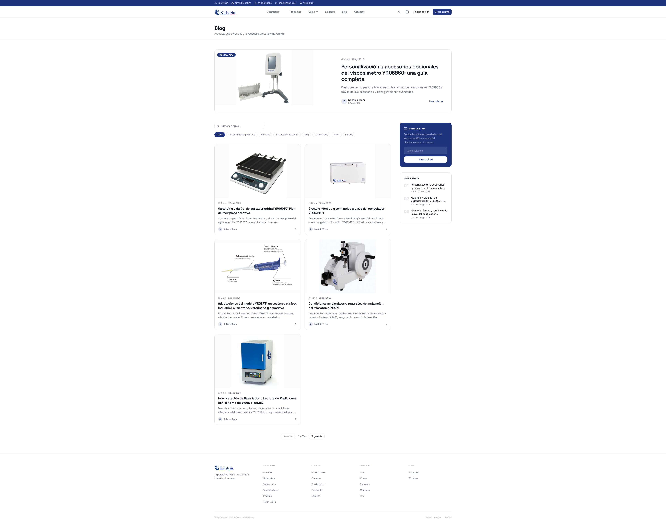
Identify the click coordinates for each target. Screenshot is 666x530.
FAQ (362, 496)
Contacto (359, 11)
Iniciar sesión (421, 11)
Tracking (308, 3)
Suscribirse (426, 159)
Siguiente (316, 436)
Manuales (365, 490)
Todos (220, 134)
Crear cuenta (442, 11)
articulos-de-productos (287, 134)
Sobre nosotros (318, 472)
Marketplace (269, 478)
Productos (295, 11)
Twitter (428, 517)
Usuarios (223, 3)
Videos (363, 478)
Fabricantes (265, 3)
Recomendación (287, 3)
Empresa (330, 11)
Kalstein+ (267, 472)
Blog (344, 11)
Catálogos (365, 484)
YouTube (448, 517)
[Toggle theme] (399, 12)
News (336, 134)
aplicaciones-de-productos (241, 134)
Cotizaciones (269, 484)
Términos (413, 478)
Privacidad (414, 472)
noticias (349, 134)
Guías (311, 11)
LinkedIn (437, 517)
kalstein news (321, 134)
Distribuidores (243, 3)
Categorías (273, 11)
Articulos (265, 134)
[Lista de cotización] (407, 12)
